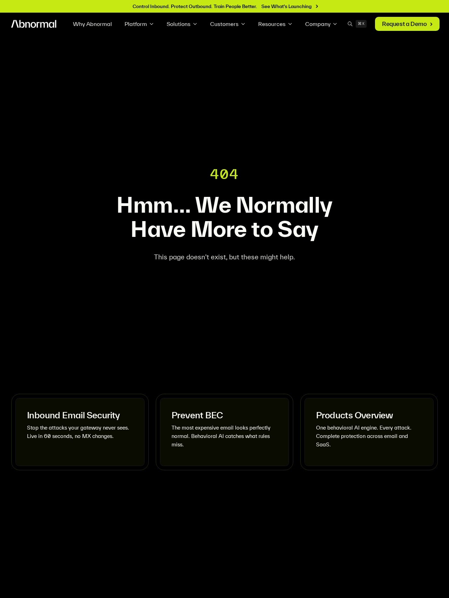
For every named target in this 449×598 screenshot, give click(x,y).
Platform (136, 24)
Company (317, 24)
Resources (272, 24)
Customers (224, 24)
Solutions (178, 24)
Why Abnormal (92, 24)
